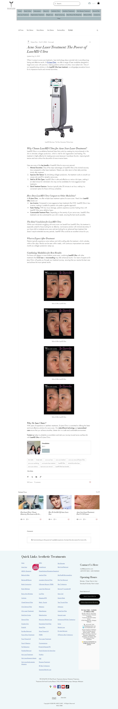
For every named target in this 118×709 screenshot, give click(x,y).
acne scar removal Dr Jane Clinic (77, 460)
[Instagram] (54, 686)
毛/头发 (70, 30)
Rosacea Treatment (44, 662)
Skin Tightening (62, 584)
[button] (98, 3)
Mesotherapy (42, 611)
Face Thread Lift (26, 639)
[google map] (50, 686)
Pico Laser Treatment (45, 639)
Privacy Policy (63, 697)
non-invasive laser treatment (48, 463)
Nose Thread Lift (44, 631)
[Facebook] (59, 686)
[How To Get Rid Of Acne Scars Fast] (59, 502)
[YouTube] (63, 686)
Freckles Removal (26, 650)
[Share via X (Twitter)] (32, 477)
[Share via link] (40, 477)
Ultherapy (60, 607)
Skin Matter (30, 30)
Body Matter (40, 30)
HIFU (40, 563)
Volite (59, 624)
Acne (22, 563)
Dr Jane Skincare (62, 631)
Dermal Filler (25, 619)
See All (98, 492)
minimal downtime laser (74, 463)
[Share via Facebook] (28, 477)
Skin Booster (61, 563)
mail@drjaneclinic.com (86, 569)
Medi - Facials (43, 602)
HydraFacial (42, 567)
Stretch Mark (61, 598)
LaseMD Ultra (61, 463)
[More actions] (90, 42)
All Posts (20, 30)
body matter (39, 460)
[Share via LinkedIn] (36, 477)
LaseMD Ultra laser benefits (62, 466)
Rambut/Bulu (61, 30)
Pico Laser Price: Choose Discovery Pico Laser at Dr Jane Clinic (31, 513)
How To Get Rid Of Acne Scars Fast (58, 513)
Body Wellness (25, 589)
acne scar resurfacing (33, 463)
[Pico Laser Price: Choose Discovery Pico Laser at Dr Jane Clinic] (30, 502)
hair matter (30, 460)
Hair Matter (50, 30)
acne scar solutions (33, 466)
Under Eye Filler (62, 611)
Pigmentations (43, 643)
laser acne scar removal (47, 466)
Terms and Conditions (54, 698)
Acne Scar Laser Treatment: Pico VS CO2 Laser (86, 513)
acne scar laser (49, 460)
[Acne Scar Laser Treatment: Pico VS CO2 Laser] (87, 502)
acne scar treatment (61, 460)
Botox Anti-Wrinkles (27, 594)
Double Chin (25, 624)
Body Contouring (26, 584)
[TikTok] (67, 686)
